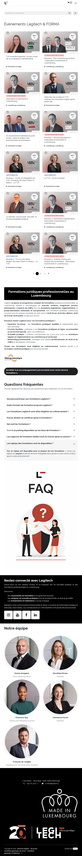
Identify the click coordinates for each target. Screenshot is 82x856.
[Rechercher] (69, 13)
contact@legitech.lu (52, 783)
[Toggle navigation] (76, 3)
